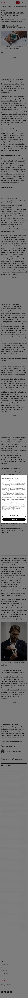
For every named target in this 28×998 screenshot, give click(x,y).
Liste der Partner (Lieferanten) (8, 511)
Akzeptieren (14, 519)
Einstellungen (14, 515)
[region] (14, 499)
